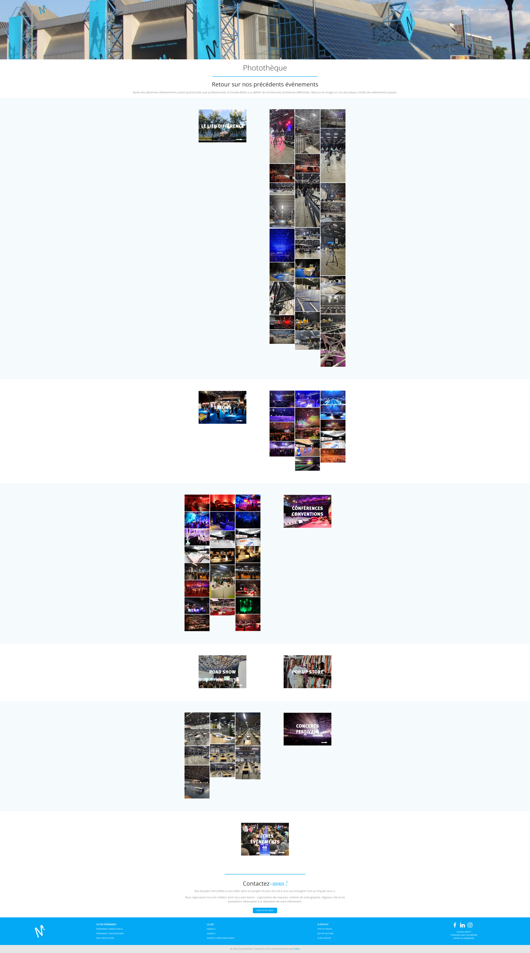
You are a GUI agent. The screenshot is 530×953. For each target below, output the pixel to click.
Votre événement (425, 9)
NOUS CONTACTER (487, 9)
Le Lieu (406, 9)
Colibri (296, 948)
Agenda (394, 9)
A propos (446, 9)
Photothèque (466, 9)
